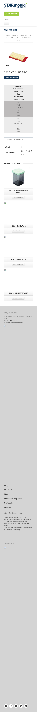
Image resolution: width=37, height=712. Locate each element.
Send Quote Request (12, 77)
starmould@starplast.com (15, 322)
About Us (8, 490)
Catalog (7, 507)
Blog (6, 485)
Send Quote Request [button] (18, 197)
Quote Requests (12, 14)
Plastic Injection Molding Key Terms (15, 517)
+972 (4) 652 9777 (11, 320)
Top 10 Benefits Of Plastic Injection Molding (17, 519)
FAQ (6, 494)
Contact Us (8, 503)
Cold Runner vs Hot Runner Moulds (15, 521)
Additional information (15, 140)
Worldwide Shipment (13, 498)
